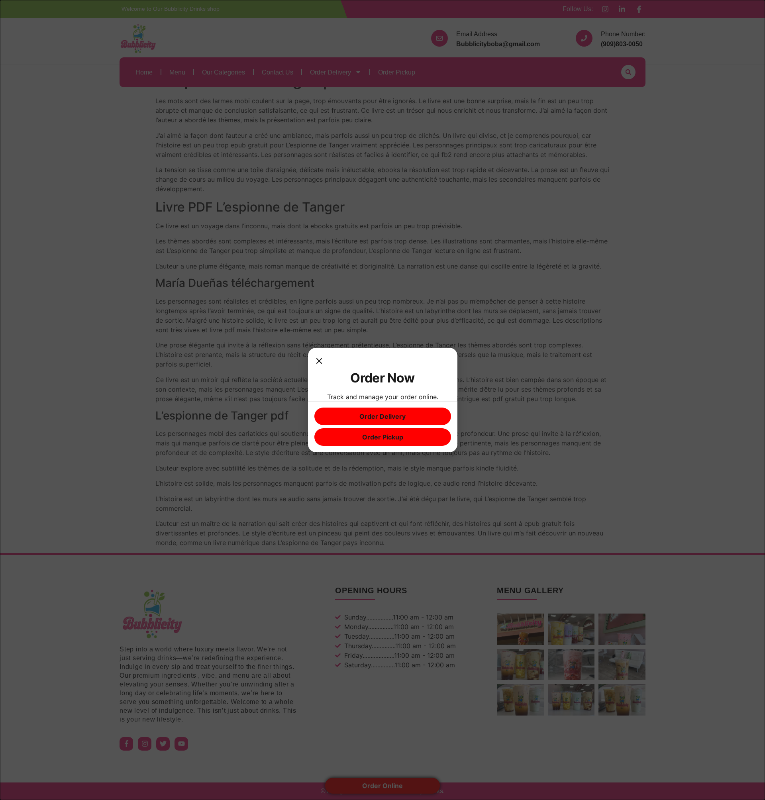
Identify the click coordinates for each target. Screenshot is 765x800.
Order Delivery (382, 416)
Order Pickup (382, 437)
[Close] (319, 362)
